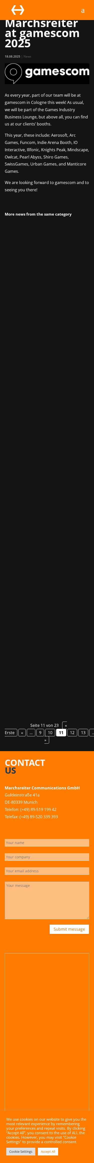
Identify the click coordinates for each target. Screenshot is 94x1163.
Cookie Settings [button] (20, 1151)
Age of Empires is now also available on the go (45, 618)
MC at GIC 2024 (25, 287)
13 (83, 732)
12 (72, 732)
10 (50, 732)
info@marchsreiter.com (27, 824)
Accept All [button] (48, 1151)
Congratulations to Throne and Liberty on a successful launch (40, 452)
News (27, 56)
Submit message (69, 929)
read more (21, 369)
